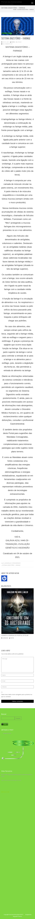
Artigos (19, 42)
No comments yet (7, 44)
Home (14, 9)
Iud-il (2, 563)
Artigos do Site (7, 733)
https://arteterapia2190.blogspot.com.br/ (11, 780)
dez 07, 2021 (6, 42)
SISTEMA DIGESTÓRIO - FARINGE (11, 565)
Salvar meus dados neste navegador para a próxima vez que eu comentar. (16, 695)
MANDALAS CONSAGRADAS (12, 563)
